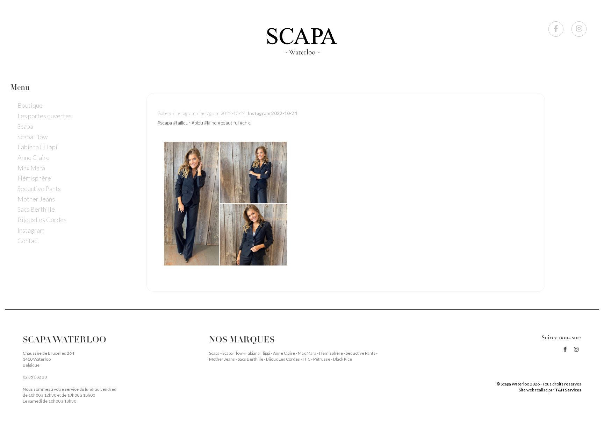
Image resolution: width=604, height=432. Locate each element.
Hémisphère (34, 178)
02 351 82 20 (35, 377)
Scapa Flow (32, 137)
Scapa (25, 126)
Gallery (164, 113)
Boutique (30, 105)
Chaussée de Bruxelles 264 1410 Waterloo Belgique (48, 359)
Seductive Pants (39, 188)
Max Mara (31, 168)
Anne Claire (33, 157)
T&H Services (568, 389)
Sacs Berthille (36, 209)
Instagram (30, 230)
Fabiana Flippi (258, 353)
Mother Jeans (36, 199)
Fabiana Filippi (37, 147)
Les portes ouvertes (44, 116)
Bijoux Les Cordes (41, 220)
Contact (28, 241)
